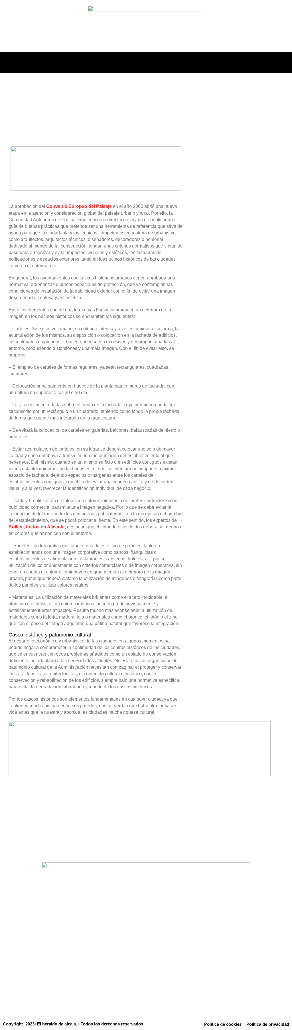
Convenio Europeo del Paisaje (79, 206)
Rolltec (16, 526)
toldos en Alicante (45, 526)
